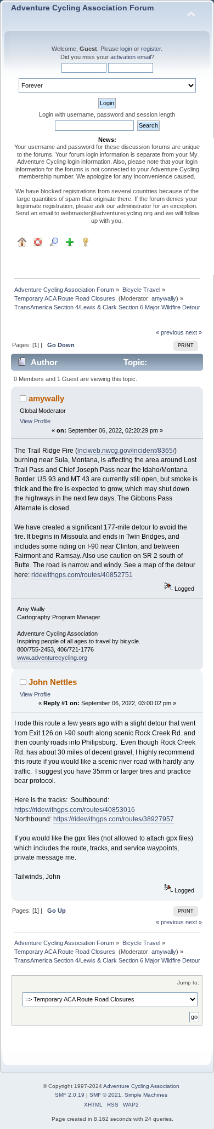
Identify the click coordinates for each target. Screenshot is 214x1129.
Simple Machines (146, 1095)
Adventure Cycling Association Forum (82, 8)
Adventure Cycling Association (141, 1086)
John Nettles (53, 682)
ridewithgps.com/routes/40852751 (82, 575)
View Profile (35, 421)
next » (193, 332)
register (151, 48)
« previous (170, 332)
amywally (163, 298)
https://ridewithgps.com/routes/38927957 (113, 819)
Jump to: (188, 983)
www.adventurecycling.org (52, 657)
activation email (130, 57)
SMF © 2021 (105, 1095)
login (126, 48)
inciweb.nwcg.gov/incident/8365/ (125, 450)
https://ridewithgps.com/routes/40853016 (74, 810)
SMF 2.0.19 (70, 1095)
